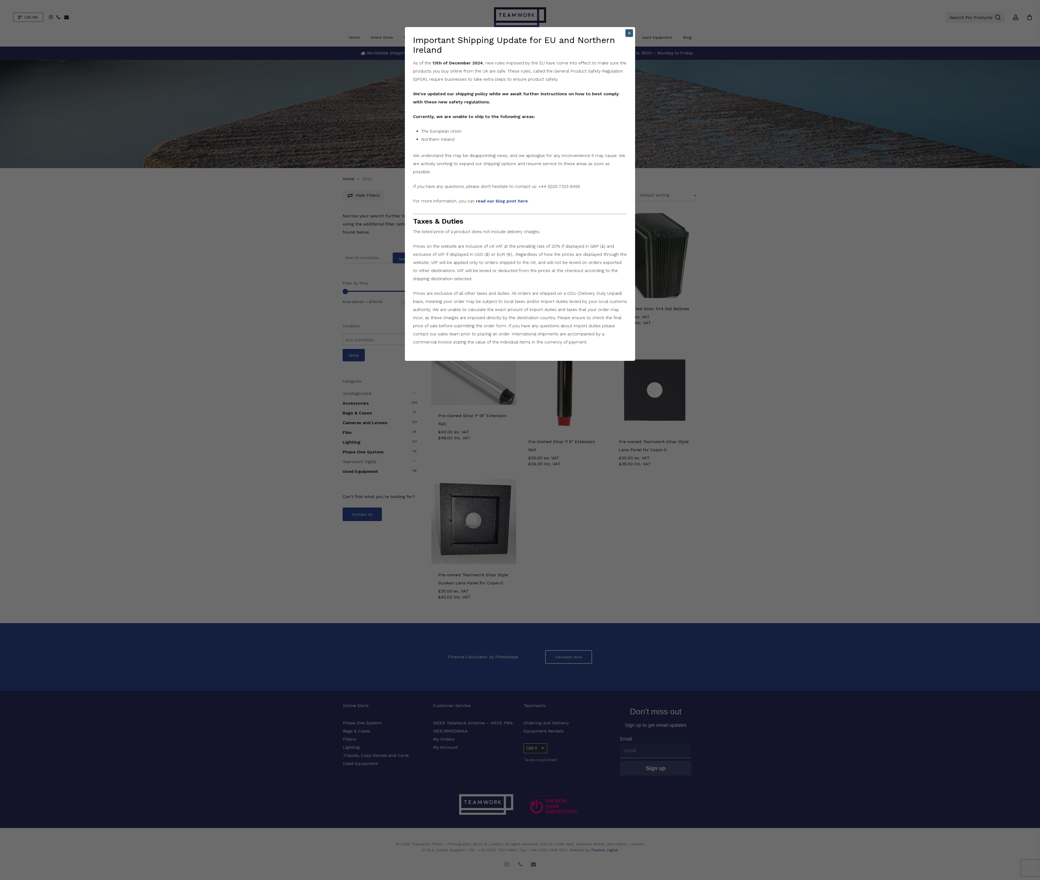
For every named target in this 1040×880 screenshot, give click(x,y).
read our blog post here (502, 201)
